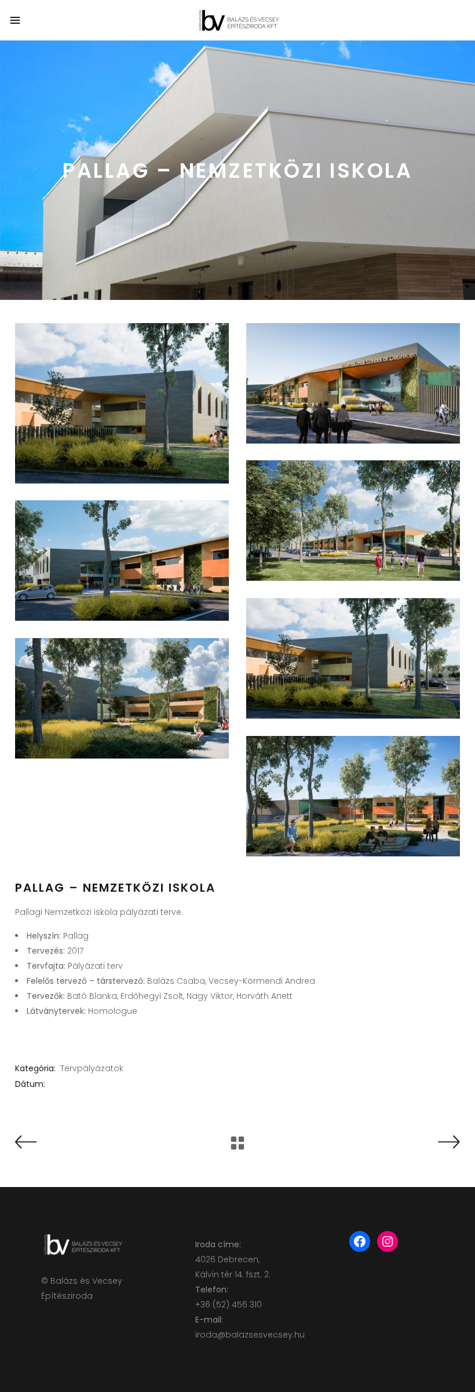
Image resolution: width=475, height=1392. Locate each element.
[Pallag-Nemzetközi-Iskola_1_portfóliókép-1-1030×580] (353, 383)
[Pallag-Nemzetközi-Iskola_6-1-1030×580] (353, 796)
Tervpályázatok (91, 1068)
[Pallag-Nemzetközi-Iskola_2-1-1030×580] (353, 520)
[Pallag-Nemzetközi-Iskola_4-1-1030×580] (353, 658)
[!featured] (122, 403)
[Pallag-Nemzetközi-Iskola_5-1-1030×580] (122, 698)
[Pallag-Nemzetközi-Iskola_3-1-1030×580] (122, 560)
